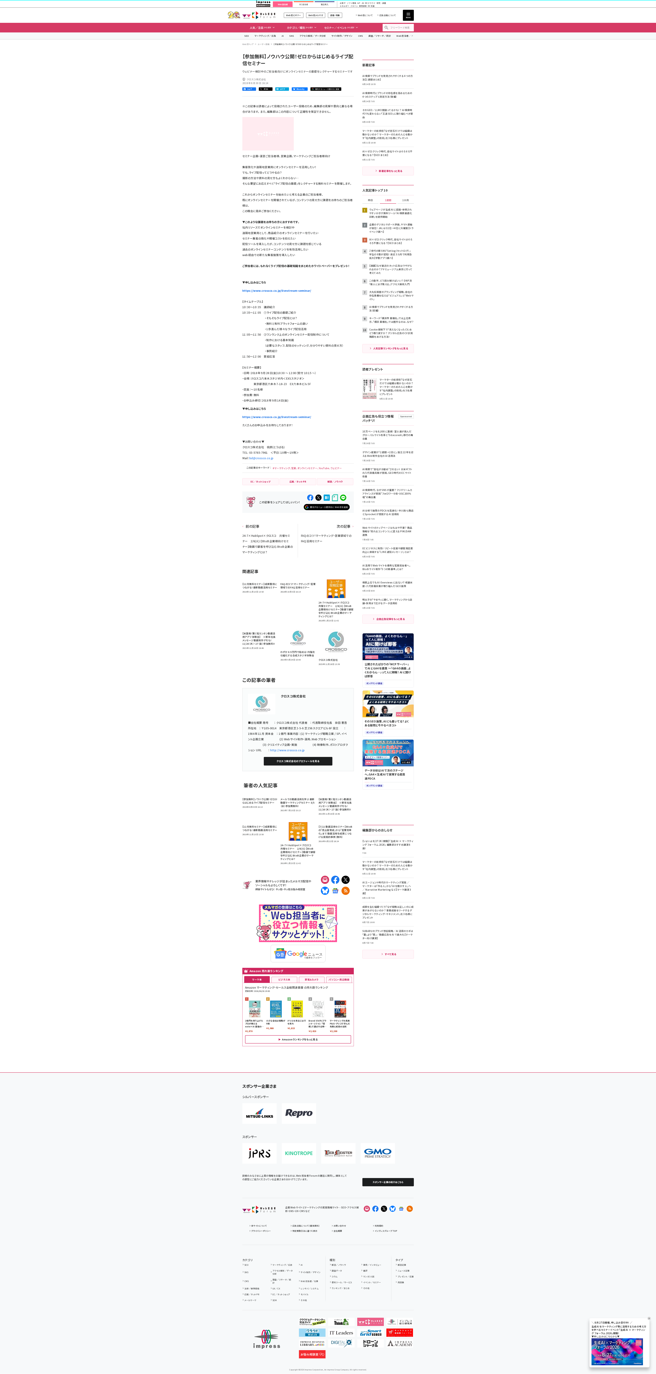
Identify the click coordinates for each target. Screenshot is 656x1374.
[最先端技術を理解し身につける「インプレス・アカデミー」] (399, 1345)
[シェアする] (310, 498)
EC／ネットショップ (281, 1294)
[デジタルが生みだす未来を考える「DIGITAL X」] (341, 1345)
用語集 (401, 1282)
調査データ (337, 1270)
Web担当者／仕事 (406, 35)
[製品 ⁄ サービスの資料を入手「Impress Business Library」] (312, 1345)
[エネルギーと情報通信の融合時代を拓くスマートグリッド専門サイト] (370, 1334)
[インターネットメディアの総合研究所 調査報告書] (399, 1323)
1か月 (405, 200)
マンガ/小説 (368, 1276)
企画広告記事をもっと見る (390, 619)
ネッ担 (279, 889)
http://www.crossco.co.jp (287, 750)
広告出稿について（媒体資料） (306, 1225)
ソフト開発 (351, 3)
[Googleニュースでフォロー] (401, 1209)
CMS (360, 35)
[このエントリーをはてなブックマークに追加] (327, 498)
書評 (365, 1270)
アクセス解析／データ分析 (312, 35)
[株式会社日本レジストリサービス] (259, 1153)
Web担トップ (248, 44)
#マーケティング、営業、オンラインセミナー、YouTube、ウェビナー (307, 468)
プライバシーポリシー (261, 1230)
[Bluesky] (392, 1209)
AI (283, 35)
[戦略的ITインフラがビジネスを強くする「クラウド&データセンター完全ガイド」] (312, 1323)
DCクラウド (370, 3)
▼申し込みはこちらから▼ (606, 1336)
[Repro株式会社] (299, 1113)
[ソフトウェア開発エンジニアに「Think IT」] (341, 1323)
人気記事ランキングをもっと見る (390, 348)
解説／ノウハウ (339, 1264)
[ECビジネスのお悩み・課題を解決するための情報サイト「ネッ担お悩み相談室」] (312, 1356)
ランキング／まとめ (341, 1288)
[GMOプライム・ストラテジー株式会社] (378, 1153)
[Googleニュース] (335, 891)
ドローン (354, 6)
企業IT (342, 3)
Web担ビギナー (293, 15)
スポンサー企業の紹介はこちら (388, 1182)
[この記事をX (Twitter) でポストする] (318, 498)
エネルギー (344, 6)
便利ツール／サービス (342, 1282)
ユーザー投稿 (263, 44)
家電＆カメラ (311, 979)
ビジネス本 (284, 979)
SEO (246, 35)
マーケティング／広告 (265, 35)
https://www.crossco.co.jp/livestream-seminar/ (276, 290)
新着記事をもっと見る (390, 171)
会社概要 (338, 1230)
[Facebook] (335, 880)
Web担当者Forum (258, 15)
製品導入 (324, 4)
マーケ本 (257, 979)
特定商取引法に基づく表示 (304, 1230)
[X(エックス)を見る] (384, 1209)
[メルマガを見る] (367, 1209)
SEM (275, 1300)
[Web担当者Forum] (258, 1211)
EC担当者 (303, 4)
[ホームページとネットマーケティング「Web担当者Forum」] (370, 1323)
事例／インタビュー (372, 1264)
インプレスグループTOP (386, 1230)
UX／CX (276, 1288)
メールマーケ (250, 1300)
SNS (291, 35)
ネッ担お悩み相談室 (294, 889)
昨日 (370, 200)
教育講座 (363, 6)
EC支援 (371, 6)
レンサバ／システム (309, 1288)
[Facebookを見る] (375, 1209)
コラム (334, 1276)
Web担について (365, 15)
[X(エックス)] (345, 880)
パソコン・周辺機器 (339, 979)
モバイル (305, 1294)
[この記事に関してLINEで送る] (343, 498)
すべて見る (390, 954)
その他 (304, 1300)
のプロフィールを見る (298, 761)
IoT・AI (360, 3)
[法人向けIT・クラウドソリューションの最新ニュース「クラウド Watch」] (312, 1334)
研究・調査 (381, 3)
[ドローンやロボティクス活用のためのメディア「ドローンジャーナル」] (370, 1345)
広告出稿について (387, 15)
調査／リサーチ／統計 (379, 35)
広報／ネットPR (251, 1294)
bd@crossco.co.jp (261, 458)
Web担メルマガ (315, 15)
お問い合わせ (340, 1225)
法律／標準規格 (251, 1288)
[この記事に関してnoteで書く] (335, 497)
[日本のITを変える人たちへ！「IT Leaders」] (341, 1334)
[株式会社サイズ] (338, 1153)
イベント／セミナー (372, 1282)
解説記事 (402, 1264)
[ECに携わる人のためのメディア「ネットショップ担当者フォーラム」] (399, 1334)
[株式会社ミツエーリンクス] (259, 1113)
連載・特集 (335, 15)
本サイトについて (259, 1225)
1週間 (388, 200)
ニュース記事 (404, 1270)
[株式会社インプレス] (266, 1339)
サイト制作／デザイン (342, 35)
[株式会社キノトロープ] (299, 1153)
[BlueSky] (325, 891)
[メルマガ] (325, 880)
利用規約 (379, 1225)
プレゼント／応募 (406, 1276)
